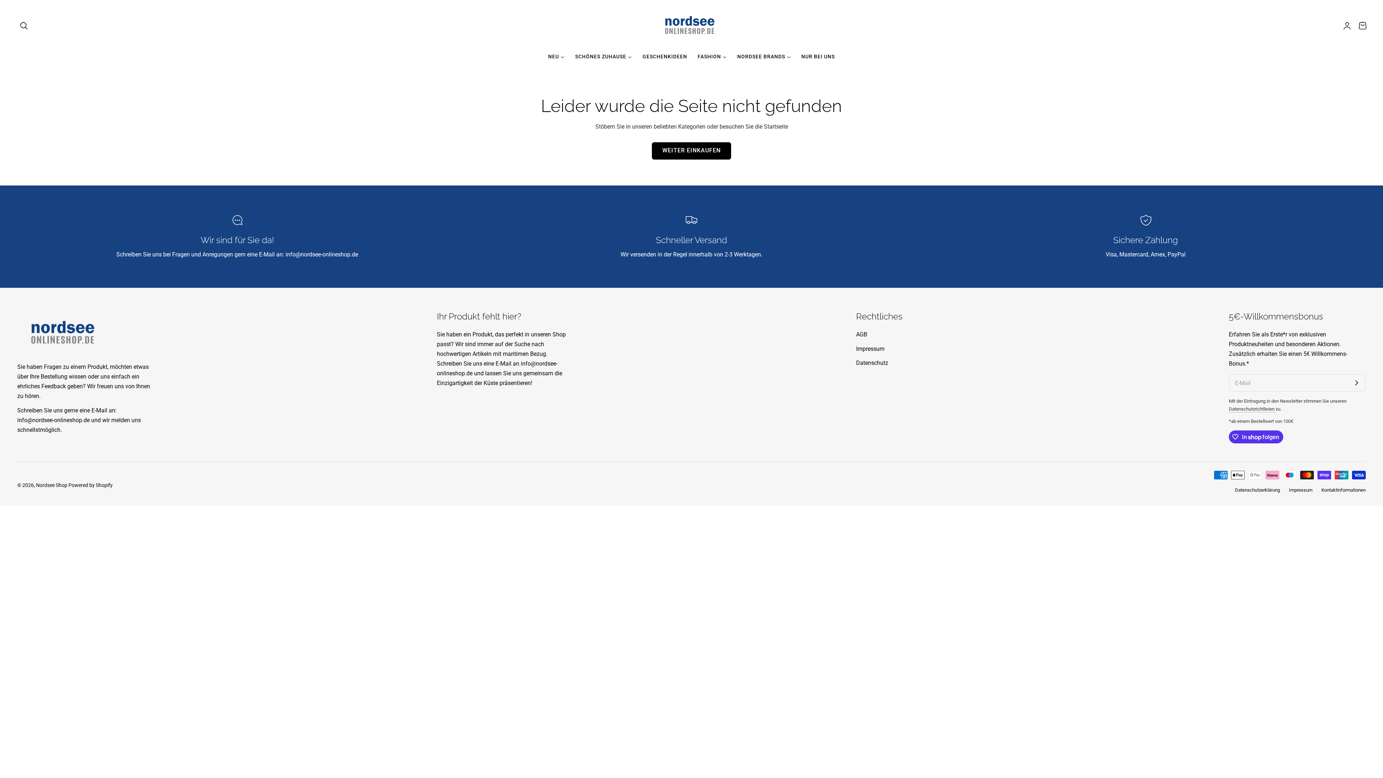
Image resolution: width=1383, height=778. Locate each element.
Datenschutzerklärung (1257, 490)
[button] (24, 26)
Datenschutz (872, 362)
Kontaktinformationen (1343, 490)
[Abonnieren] (1357, 383)
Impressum (870, 348)
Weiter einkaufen (691, 150)
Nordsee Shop (51, 485)
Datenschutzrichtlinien (1252, 409)
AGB (861, 334)
